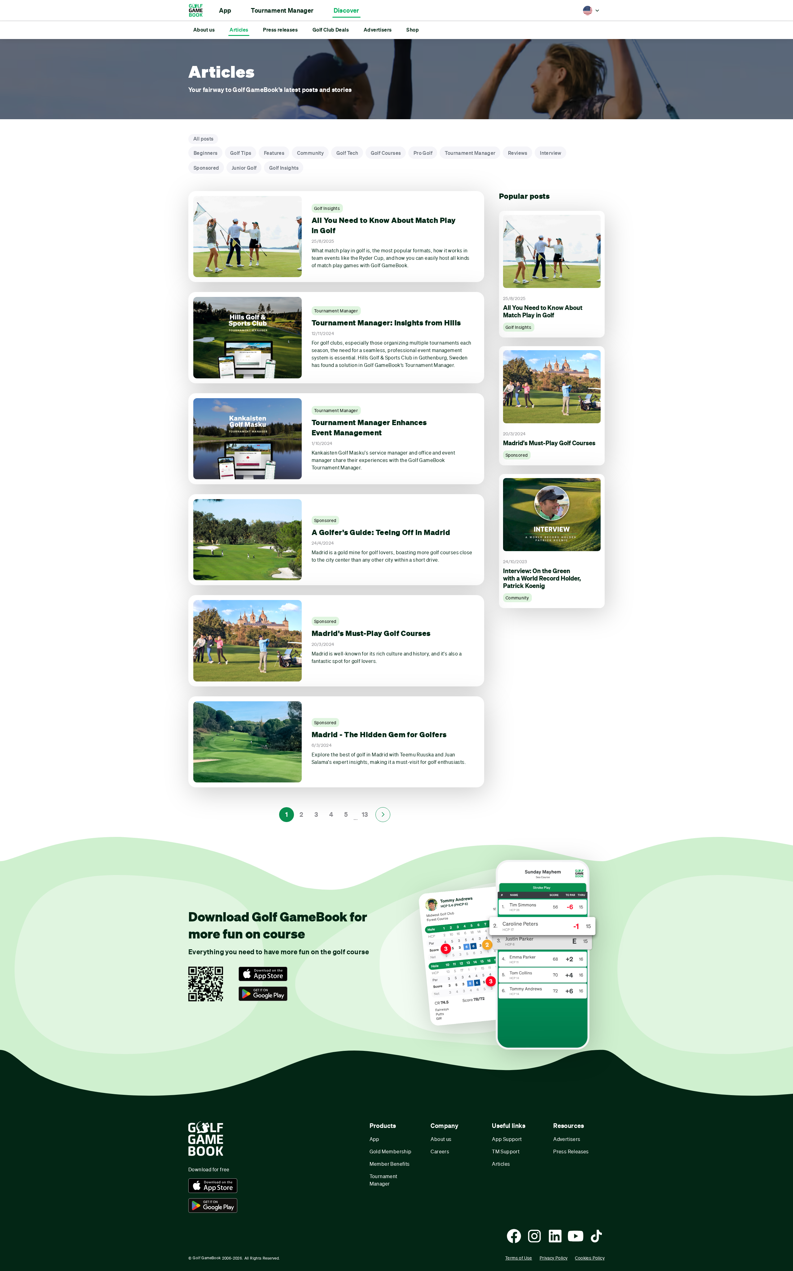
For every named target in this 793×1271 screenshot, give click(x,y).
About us (441, 1139)
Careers (440, 1151)
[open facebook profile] (514, 1236)
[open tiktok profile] (596, 1236)
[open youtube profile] (575, 1236)
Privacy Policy (554, 1257)
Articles (501, 1164)
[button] (225, 10)
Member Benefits (390, 1164)
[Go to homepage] (198, 10)
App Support (507, 1139)
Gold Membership (391, 1151)
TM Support (505, 1151)
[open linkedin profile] (555, 1236)
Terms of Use (518, 1257)
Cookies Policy (590, 1257)
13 (365, 814)
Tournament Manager (383, 1179)
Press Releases (571, 1151)
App (374, 1139)
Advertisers (566, 1139)
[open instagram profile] (534, 1236)
